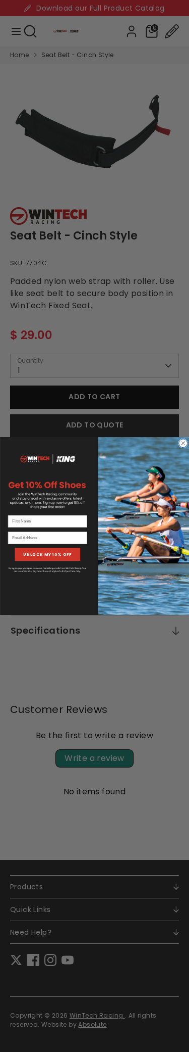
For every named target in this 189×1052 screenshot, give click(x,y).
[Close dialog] (182, 443)
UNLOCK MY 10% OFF (47, 554)
